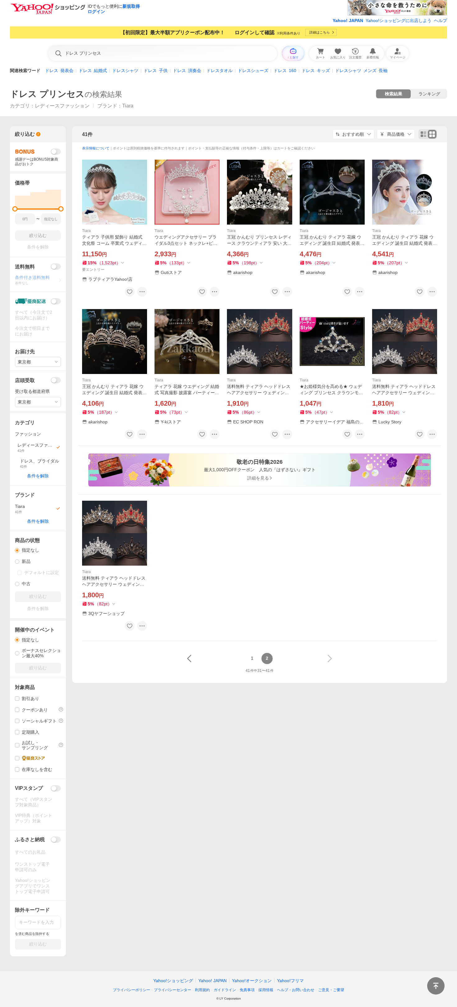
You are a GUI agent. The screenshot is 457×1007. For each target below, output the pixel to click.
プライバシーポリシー (131, 990)
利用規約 (202, 990)
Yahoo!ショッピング (173, 980)
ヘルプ (440, 20)
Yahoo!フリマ (290, 980)
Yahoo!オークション (252, 980)
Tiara (86, 231)
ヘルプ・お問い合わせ (295, 990)
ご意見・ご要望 (331, 990)
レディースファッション (62, 105)
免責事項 (247, 990)
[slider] (15, 209)
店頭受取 (25, 380)
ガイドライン (225, 990)
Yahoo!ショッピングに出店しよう (399, 20)
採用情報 (265, 990)
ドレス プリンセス (47, 94)
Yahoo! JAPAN (348, 20)
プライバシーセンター (172, 990)
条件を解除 (38, 475)
